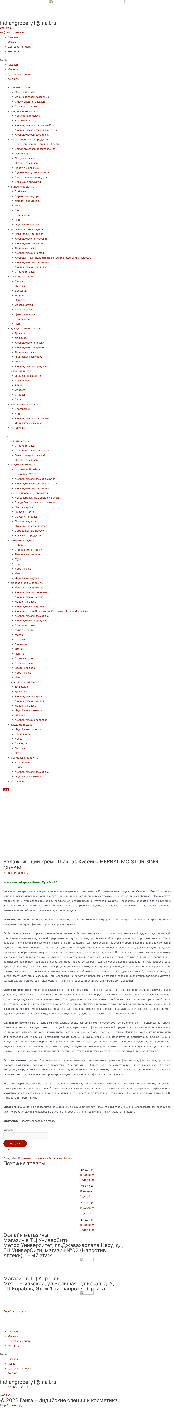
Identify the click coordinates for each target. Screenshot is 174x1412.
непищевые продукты (24, 404)
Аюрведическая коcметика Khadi (35, 125)
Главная (13, 37)
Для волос (21, 333)
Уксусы (19, 295)
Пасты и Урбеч (24, 153)
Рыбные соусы (24, 309)
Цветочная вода (25, 314)
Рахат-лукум (23, 380)
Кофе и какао (23, 215)
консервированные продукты (29, 139)
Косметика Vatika (25, 120)
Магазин (13, 42)
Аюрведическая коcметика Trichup (36, 130)
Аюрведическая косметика (32, 134)
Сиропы (20, 286)
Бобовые (20, 191)
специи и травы (21, 87)
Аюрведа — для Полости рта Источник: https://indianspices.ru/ (53, 257)
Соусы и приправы (26, 106)
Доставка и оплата (19, 46)
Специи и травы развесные (32, 96)
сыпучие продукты (22, 186)
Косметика (24, 1158)
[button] (12, 32)
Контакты (13, 51)
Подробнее (87, 1179)
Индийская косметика (28, 356)
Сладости (21, 389)
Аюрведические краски (29, 342)
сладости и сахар (21, 371)
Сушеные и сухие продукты (32, 172)
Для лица (21, 338)
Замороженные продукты (31, 177)
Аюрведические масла (29, 243)
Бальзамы (21, 290)
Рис (17, 210)
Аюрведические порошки (31, 238)
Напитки (20, 300)
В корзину (87, 1174)
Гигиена (20, 361)
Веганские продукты (28, 182)
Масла (19, 281)
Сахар (18, 399)
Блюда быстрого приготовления (35, 148)
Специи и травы (25, 92)
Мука (18, 205)
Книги (18, 413)
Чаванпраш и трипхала (29, 233)
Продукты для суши (27, 167)
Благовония (22, 408)
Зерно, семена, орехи (28, 196)
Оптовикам (18, 427)
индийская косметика (24, 111)
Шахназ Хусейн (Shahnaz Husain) (53, 1158)
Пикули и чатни (24, 158)
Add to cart (15, 1143)
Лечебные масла (25, 248)
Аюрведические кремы (29, 252)
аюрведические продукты (27, 229)
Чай (17, 219)
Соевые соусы (24, 304)
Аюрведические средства (31, 267)
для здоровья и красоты (26, 328)
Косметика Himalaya (27, 115)
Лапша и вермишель (27, 201)
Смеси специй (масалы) (30, 101)
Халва (18, 385)
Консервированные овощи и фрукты (37, 144)
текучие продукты (22, 276)
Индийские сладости (28, 375)
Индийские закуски (27, 224)
